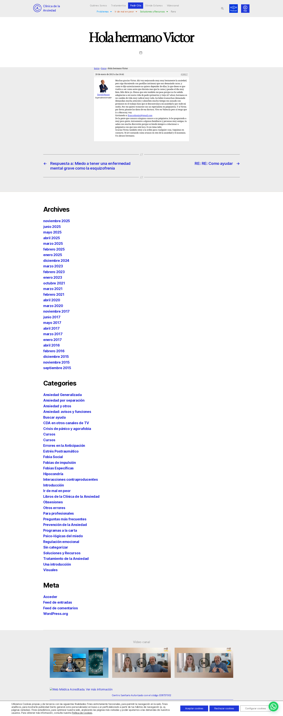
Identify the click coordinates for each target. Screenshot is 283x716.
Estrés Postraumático (61, 451)
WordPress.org (55, 614)
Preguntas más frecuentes (64, 519)
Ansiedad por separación (64, 400)
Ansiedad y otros (57, 406)
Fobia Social (53, 457)
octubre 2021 (54, 283)
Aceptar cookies (194, 708)
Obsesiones (53, 502)
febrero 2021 (53, 294)
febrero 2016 (54, 351)
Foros (103, 68)
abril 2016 (51, 345)
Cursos (49, 434)
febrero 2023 (54, 272)
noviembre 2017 (56, 311)
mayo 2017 (52, 323)
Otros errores (54, 508)
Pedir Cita (135, 5)
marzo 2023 (53, 266)
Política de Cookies (82, 712)
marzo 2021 (52, 289)
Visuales (50, 570)
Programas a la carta (60, 530)
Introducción (53, 485)
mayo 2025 (52, 232)
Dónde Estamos (154, 5)
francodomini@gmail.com (140, 115)
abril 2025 (51, 238)
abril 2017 (51, 328)
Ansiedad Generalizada (62, 395)
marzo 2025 (53, 244)
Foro (173, 11)
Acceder (50, 597)
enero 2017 (52, 340)
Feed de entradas (57, 602)
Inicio (96, 68)
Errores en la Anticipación (64, 446)
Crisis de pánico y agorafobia (67, 429)
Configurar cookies (255, 708)
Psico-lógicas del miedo (63, 536)
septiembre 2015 (57, 368)
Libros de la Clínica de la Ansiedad (71, 496)
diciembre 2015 (56, 357)
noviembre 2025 (56, 221)
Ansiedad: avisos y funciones (67, 412)
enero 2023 (52, 277)
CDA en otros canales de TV (66, 423)
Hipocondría (53, 474)
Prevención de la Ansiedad (65, 525)
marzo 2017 (52, 334)
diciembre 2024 (56, 261)
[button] (222, 8)
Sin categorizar (55, 547)
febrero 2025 (54, 249)
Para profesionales (58, 513)
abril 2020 (51, 300)
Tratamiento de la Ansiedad (66, 559)
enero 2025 (52, 255)
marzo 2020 (53, 306)
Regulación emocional (61, 542)
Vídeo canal (141, 642)
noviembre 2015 (56, 362)
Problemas (103, 11)
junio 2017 (51, 317)
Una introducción (57, 564)
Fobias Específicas (58, 468)
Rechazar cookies (224, 708)
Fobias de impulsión (59, 463)
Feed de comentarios (60, 608)
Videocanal (173, 5)
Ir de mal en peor (124, 11)
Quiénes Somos (98, 5)
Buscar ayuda (54, 417)
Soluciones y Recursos (152, 11)
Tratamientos (118, 5)
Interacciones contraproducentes (70, 479)
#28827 (184, 74)
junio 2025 (52, 227)
